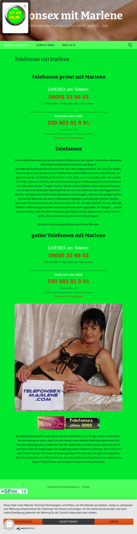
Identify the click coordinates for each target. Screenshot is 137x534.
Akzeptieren (68, 521)
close (24, 6)
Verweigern (23, 521)
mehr (114, 521)
